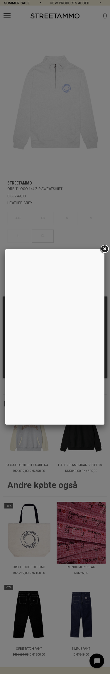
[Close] (104, 249)
